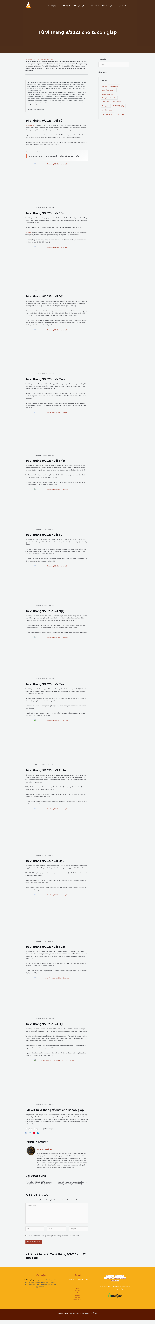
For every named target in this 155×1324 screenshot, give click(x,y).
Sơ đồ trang (94, 1313)
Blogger (77, 1297)
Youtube (77, 1295)
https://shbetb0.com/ (67, 1315)
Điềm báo (120, 114)
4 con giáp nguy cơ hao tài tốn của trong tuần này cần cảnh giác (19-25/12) (72, 1183)
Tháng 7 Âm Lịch (117, 101)
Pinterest (77, 1290)
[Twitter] (30, 1133)
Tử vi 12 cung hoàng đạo (120, 1278)
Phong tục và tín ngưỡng (109, 98)
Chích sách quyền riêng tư (76, 1313)
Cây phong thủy (114, 86)
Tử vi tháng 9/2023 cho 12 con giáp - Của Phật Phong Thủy (53, 156)
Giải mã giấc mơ (115, 1280)
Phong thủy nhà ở (107, 94)
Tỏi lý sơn (111, 1315)
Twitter (77, 1288)
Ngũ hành (28, 232)
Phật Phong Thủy (29, 1280)
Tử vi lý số (28, 59)
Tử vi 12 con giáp (37, 59)
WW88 (54, 1315)
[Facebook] (26, 1133)
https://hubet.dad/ (46, 1315)
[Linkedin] (38, 1133)
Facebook (77, 1286)
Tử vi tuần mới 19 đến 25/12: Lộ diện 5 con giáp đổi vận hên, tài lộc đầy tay (38, 1183)
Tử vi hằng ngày (119, 1276)
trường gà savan (79, 1315)
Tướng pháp (105, 106)
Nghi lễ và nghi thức (108, 90)
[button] (56, 6)
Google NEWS (77, 1299)
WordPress (77, 1293)
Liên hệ (87, 1313)
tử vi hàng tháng (48, 59)
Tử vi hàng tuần (107, 114)
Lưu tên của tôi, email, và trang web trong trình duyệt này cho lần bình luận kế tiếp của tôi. (54, 1235)
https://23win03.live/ (101, 1315)
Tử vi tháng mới (30, 125)
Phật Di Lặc (105, 101)
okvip (58, 1315)
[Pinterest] (34, 1133)
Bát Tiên (104, 86)
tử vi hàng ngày (118, 106)
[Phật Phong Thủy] (28, 5)
